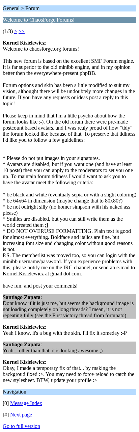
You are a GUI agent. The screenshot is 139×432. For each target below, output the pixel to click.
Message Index (26, 403)
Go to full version (21, 426)
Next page (21, 414)
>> (22, 31)
